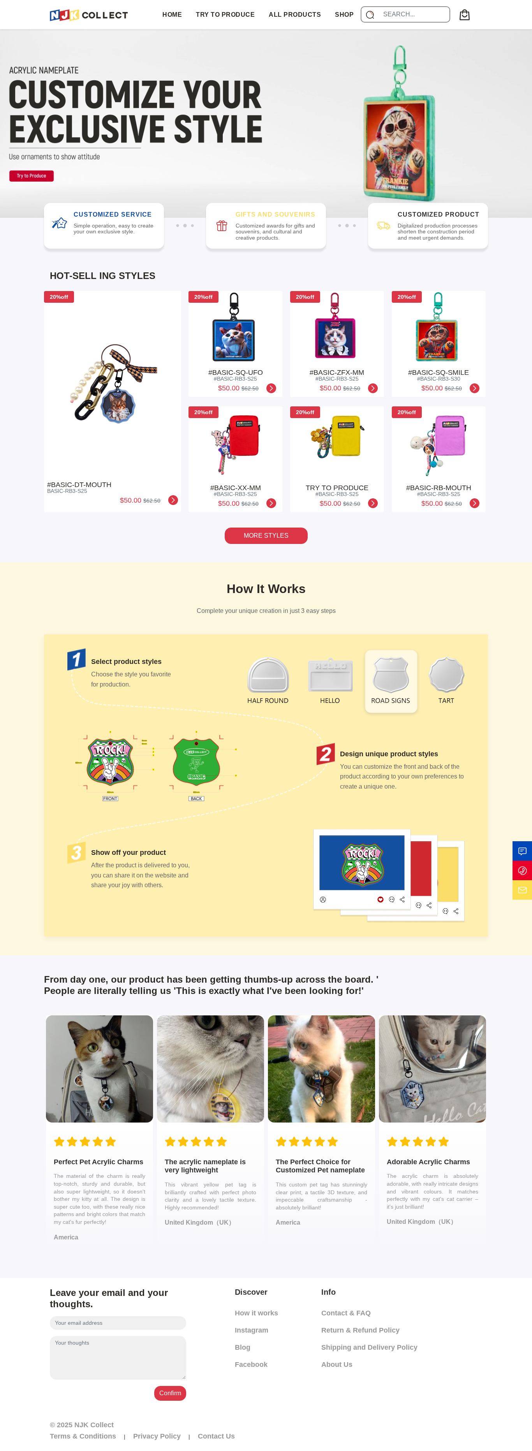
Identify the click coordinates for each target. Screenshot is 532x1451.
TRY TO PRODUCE (225, 14)
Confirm (170, 1393)
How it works (256, 1313)
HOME (172, 14)
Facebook (251, 1364)
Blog (242, 1347)
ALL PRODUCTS (295, 14)
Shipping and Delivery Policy (369, 1347)
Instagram (251, 1330)
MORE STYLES (266, 535)
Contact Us (216, 1436)
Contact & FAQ (346, 1313)
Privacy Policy (157, 1436)
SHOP (344, 14)
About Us (336, 1364)
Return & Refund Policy (360, 1330)
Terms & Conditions (83, 1436)
